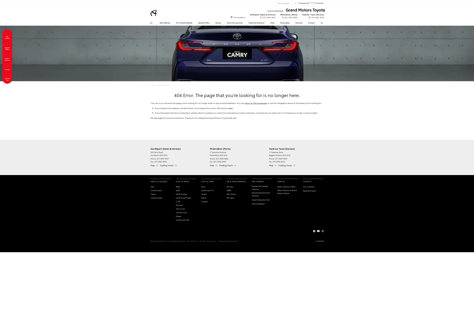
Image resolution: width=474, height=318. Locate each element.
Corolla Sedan (156, 198)
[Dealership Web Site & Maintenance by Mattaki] (319, 241)
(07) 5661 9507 (263, 16)
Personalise (285, 22)
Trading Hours (167, 165)
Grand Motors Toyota (296, 9)
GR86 (229, 190)
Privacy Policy (211, 241)
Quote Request (258, 203)
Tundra (204, 194)
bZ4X (178, 190)
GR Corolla (231, 194)
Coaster (204, 201)
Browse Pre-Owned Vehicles (260, 187)
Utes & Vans (207, 181)
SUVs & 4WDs (182, 181)
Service (218, 22)
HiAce (203, 198)
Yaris (152, 186)
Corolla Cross (181, 212)
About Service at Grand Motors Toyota (287, 191)
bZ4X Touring (181, 194)
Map (153, 165)
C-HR (178, 201)
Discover (298, 22)
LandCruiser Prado (183, 198)
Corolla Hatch (156, 190)
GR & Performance (236, 181)
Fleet (272, 22)
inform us (202, 112)
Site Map (202, 241)
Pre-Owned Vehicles (184, 22)
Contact (311, 22)
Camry (153, 194)
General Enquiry (309, 190)
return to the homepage (255, 103)
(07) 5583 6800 (288, 16)
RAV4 (178, 186)
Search (322, 23)
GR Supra (230, 198)
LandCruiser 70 (207, 190)
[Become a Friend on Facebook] (314, 231)
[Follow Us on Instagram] (322, 231)
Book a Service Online (286, 186)
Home (151, 22)
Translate (319, 2)
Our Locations (239, 17)
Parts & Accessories (235, 22)
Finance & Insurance (256, 22)
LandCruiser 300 (182, 220)
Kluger (178, 216)
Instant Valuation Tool (261, 200)
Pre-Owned (258, 181)
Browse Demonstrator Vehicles (261, 194)
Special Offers (204, 22)
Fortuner (179, 205)
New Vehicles (165, 22)
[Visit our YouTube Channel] (318, 231)
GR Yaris (230, 186)
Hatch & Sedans (159, 181)
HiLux (203, 186)
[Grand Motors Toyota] (153, 13)
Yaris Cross (180, 209)
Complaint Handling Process (228, 241)
